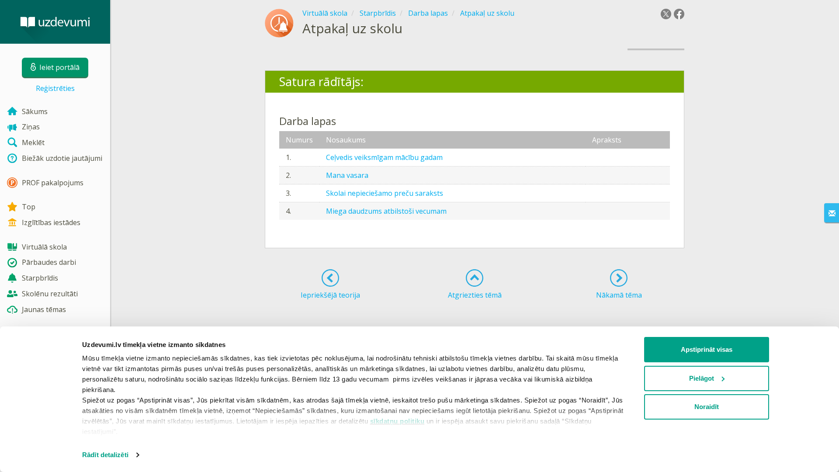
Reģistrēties (55, 88)
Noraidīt (706, 406)
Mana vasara (347, 175)
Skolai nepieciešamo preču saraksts (384, 193)
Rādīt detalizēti (105, 454)
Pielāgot (701, 378)
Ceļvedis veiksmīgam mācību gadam (384, 157)
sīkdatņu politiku (397, 421)
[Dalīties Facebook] (679, 14)
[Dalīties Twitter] (666, 14)
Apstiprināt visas (706, 349)
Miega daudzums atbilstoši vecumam (386, 211)
